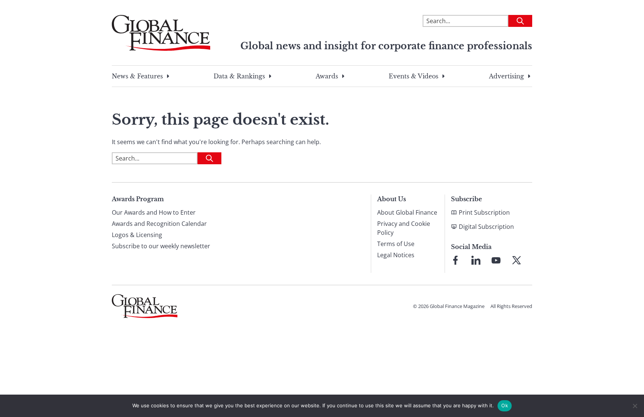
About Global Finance (407, 212)
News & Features (137, 76)
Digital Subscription (486, 226)
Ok (504, 405)
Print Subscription (484, 212)
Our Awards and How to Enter (154, 212)
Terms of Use (395, 244)
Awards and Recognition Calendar (159, 224)
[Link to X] (516, 260)
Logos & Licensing (137, 235)
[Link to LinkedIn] (475, 260)
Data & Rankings (239, 76)
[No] (634, 406)
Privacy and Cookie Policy (403, 228)
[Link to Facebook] (455, 260)
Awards (327, 76)
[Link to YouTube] (496, 260)
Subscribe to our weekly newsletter (161, 246)
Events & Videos (413, 76)
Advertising (506, 76)
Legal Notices (395, 255)
